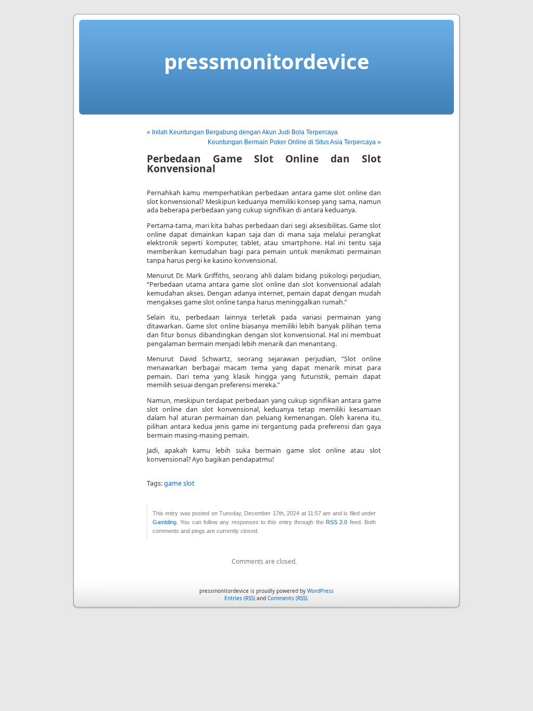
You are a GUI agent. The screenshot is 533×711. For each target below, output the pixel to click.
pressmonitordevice (267, 61)
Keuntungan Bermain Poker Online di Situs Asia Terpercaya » (294, 142)
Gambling (164, 522)
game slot (179, 483)
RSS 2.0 (336, 522)
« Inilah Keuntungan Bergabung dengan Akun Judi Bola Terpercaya (242, 132)
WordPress (320, 590)
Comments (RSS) (287, 598)
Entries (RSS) (239, 598)
